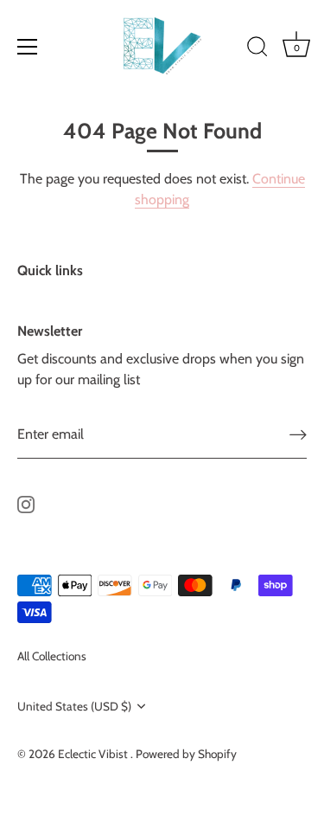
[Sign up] (298, 435)
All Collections (51, 656)
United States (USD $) (74, 706)
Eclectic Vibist (94, 754)
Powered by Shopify (186, 754)
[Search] (257, 49)
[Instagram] (26, 503)
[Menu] (28, 47)
